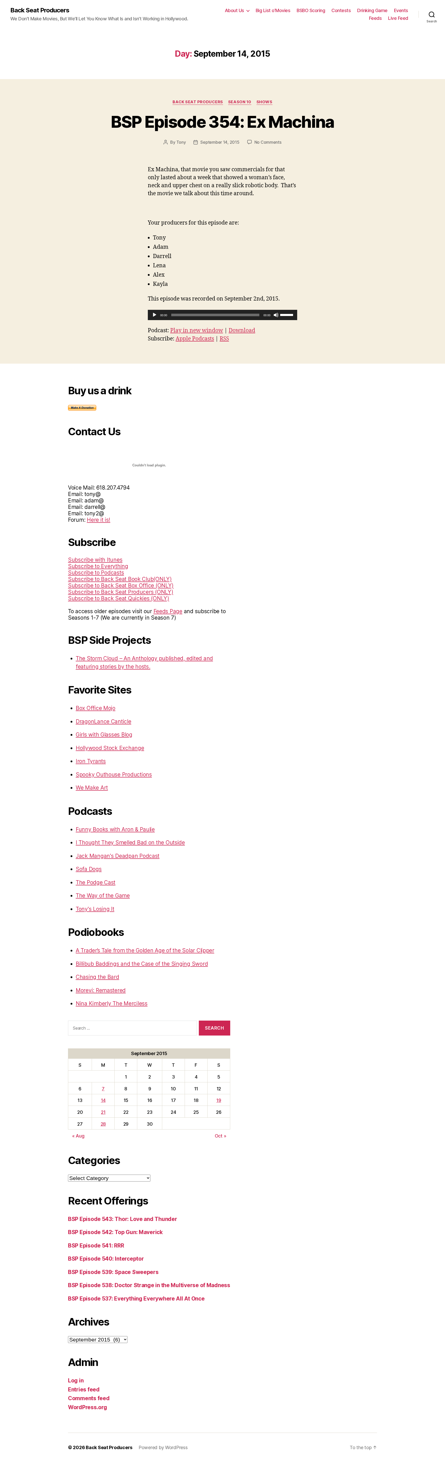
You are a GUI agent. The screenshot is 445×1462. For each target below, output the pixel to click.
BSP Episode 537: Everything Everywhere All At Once (136, 1298)
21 (103, 1112)
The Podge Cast (95, 882)
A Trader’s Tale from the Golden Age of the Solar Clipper (145, 950)
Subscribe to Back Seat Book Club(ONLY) (120, 579)
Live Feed (398, 18)
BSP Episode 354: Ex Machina (222, 122)
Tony (181, 142)
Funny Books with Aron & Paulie (115, 829)
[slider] (287, 314)
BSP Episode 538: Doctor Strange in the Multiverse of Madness (149, 1285)
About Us (234, 10)
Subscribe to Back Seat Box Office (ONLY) (121, 585)
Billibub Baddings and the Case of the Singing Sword (142, 964)
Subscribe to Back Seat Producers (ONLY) (120, 592)
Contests (341, 10)
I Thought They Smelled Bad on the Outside (130, 842)
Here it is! (98, 520)
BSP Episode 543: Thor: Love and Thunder (122, 1219)
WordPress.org (87, 1407)
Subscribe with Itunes (95, 560)
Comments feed (89, 1398)
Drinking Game (372, 10)
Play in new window (196, 330)
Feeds (375, 18)
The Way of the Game (103, 895)
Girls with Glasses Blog (104, 734)
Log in (75, 1380)
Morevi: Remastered (101, 990)
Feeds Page (167, 611)
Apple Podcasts (195, 338)
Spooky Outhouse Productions (114, 774)
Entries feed (84, 1389)
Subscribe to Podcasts (96, 572)
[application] (222, 315)
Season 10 (239, 102)
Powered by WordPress (163, 1447)
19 (218, 1100)
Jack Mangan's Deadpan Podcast (117, 856)
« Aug (78, 1136)
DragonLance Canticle (103, 721)
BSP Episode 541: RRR (96, 1245)
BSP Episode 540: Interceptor (106, 1258)
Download (242, 330)
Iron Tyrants (91, 761)
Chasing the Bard (97, 977)
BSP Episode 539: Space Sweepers (113, 1272)
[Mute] (276, 315)
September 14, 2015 (219, 142)
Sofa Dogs (89, 869)
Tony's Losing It (95, 909)
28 (103, 1124)
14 (103, 1100)
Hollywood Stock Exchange (110, 748)
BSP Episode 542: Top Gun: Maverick (115, 1232)
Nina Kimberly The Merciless (112, 1003)
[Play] (154, 315)
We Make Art (92, 787)
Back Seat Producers (39, 10)
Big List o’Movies (273, 10)
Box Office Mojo (95, 708)
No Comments (267, 142)
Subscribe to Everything (98, 566)
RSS (224, 338)
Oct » (220, 1136)
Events (401, 10)
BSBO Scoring (311, 10)
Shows (264, 102)
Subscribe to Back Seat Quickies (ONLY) (118, 598)
